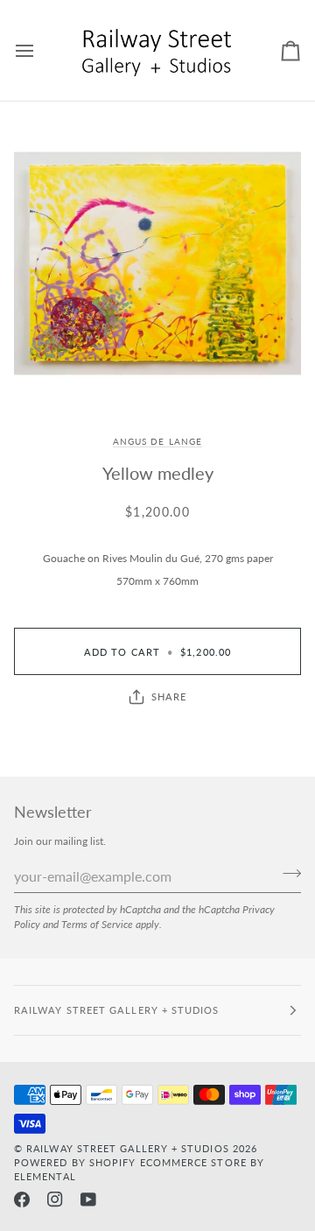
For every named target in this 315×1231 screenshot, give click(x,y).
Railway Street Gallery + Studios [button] (117, 1010)
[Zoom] (157, 263)
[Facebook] (22, 1199)
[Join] (286, 874)
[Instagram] (55, 1199)
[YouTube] (88, 1199)
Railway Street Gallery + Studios (127, 1148)
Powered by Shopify (75, 1162)
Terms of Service (97, 924)
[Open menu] (40, 50)
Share (168, 696)
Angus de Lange (157, 441)
